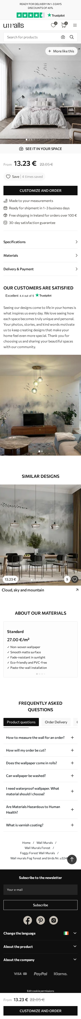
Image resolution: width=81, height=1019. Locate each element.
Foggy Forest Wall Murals (37, 853)
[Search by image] (63, 37)
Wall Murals (45, 842)
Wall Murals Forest (37, 848)
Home (26, 842)
